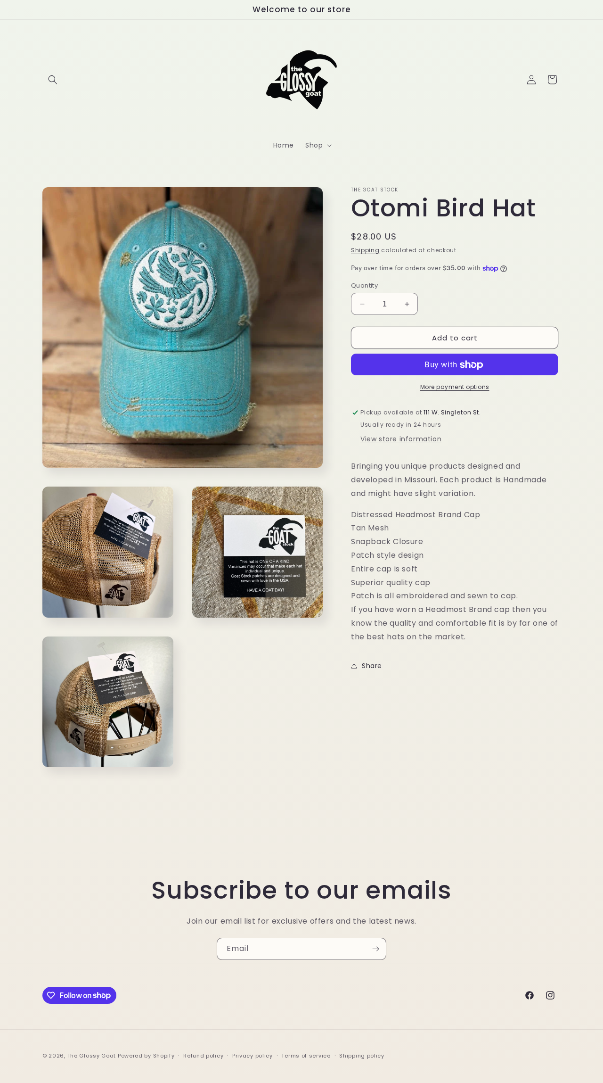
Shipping (365, 250)
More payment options (454, 387)
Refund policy (203, 1055)
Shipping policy (361, 1055)
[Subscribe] (375, 949)
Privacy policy (252, 1055)
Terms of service (305, 1055)
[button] (52, 79)
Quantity (364, 285)
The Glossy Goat (91, 1055)
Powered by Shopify (146, 1055)
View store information (400, 439)
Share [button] (372, 665)
